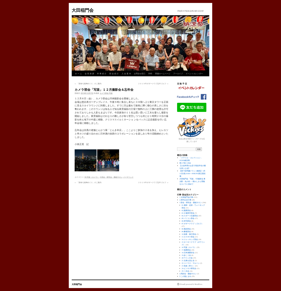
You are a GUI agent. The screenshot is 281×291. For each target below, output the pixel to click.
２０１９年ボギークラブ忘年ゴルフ (153, 83)
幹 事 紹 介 (101, 73)
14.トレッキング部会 (190, 239)
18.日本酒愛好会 (188, 252)
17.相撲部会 (186, 250)
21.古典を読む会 (188, 260)
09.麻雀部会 (186, 231)
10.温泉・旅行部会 (189, 234)
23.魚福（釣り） (188, 265)
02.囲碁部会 (186, 210)
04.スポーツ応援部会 (190, 215)
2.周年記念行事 (185, 200)
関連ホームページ (162, 73)
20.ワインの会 (187, 258)
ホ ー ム (78, 73)
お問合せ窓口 (139, 73)
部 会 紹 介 (114, 73)
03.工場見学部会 (188, 213)
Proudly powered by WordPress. (191, 284)
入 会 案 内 (126, 73)
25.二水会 (185, 271)
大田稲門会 (83, 10)
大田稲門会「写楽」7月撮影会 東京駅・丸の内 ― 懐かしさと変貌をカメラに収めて (192, 181)
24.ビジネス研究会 (189, 268)
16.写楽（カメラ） (91, 177)
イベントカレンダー (194, 73)
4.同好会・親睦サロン (188, 273)
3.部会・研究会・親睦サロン (111, 177)
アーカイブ (178, 73)
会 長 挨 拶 (89, 73)
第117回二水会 (185, 163)
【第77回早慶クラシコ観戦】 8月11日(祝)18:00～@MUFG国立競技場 (192, 173)
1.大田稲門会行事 (186, 197)
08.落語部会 (186, 229)
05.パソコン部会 (188, 218)
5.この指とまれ (185, 276)
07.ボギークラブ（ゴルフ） (192, 223)
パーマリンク (128, 177)
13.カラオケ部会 (188, 236)
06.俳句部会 (186, 221)
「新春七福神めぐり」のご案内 (88, 83)
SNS (150, 73)
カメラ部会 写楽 (106, 93)
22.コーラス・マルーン (191, 263)
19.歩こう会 (186, 255)
